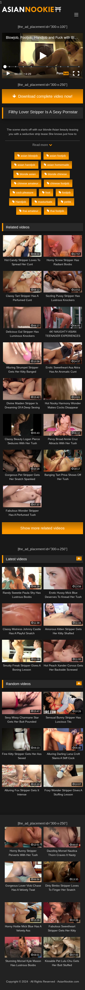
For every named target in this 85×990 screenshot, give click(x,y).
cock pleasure (24, 192)
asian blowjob (29, 155)
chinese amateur (27, 183)
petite (67, 201)
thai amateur (30, 210)
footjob (66, 192)
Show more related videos (42, 528)
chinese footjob (59, 183)
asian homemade (58, 164)
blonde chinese (57, 174)
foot (47, 192)
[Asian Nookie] (35, 9)
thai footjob (57, 210)
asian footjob (58, 155)
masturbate (45, 201)
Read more (40, 145)
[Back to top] (72, 979)
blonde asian (28, 174)
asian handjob (26, 164)
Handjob (21, 201)
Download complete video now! (45, 96)
